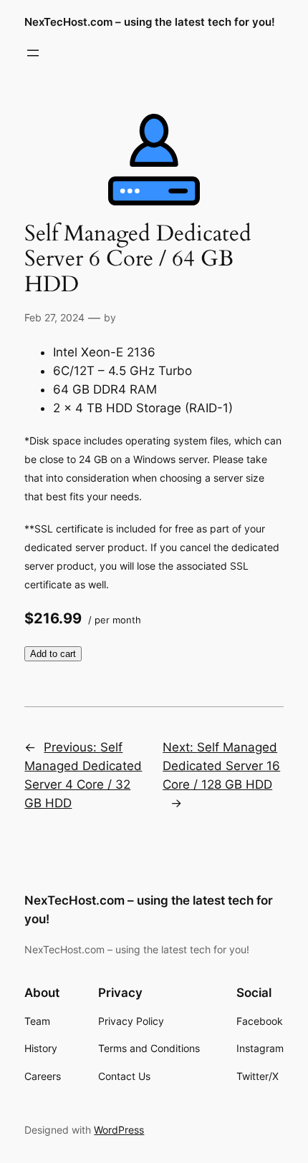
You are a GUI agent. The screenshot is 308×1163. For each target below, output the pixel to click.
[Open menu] (33, 53)
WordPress (119, 1130)
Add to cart (53, 653)
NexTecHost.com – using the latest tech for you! (149, 22)
